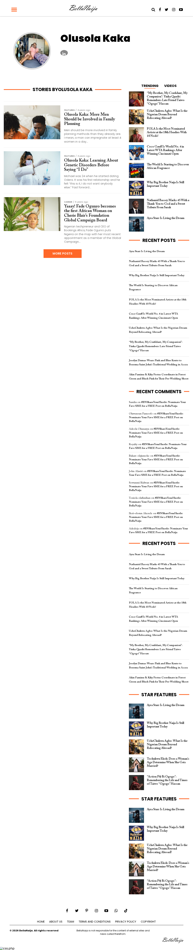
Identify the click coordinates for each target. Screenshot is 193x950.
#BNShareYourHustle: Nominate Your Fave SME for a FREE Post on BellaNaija (156, 417)
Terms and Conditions (95, 921)
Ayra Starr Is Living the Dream (147, 251)
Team (70, 921)
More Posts (62, 253)
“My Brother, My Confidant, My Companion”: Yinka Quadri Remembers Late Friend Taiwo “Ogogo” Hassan (155, 346)
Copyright (148, 921)
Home (41, 921)
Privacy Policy (125, 921)
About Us (55, 921)
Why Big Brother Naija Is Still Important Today (156, 275)
